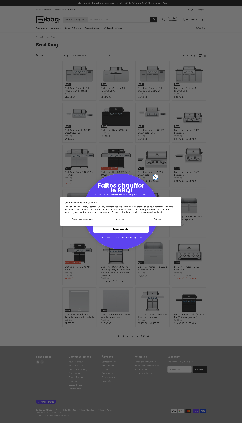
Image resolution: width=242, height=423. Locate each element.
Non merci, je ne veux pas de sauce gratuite (121, 237)
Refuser (157, 219)
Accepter (119, 219)
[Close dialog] (155, 177)
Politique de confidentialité (149, 212)
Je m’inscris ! (121, 229)
